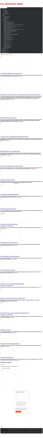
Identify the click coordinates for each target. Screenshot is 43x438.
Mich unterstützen (4, 52)
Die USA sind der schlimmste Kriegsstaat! (9, 343)
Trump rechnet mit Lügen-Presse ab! (8, 224)
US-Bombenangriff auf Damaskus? (8, 208)
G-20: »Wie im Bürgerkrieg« (6, 357)
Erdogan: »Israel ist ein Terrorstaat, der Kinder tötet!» (12, 298)
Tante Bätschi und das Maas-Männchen (9, 194)
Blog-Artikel (3, 15)
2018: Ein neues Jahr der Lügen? (7, 270)
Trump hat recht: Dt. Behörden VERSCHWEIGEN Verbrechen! (14, 136)
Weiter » (3, 364)
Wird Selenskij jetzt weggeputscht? (8, 117)
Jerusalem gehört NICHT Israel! (7, 179)
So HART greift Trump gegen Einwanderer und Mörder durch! (14, 313)
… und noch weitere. (6, 48)
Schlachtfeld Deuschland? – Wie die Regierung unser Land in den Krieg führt (14, 24)
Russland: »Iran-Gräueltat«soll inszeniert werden (11, 166)
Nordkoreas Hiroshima (5, 330)
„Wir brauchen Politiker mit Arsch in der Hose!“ (11, 73)
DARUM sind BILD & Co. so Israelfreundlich (10, 151)
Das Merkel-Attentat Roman (7, 40)
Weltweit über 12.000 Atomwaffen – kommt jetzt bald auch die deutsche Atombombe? (20, 94)
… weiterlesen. (20, 76)
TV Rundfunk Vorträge (5, 50)
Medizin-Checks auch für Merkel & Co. (9, 242)
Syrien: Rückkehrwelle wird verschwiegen (10, 256)
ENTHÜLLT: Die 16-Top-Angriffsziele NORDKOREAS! (12, 283)
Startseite (3, 9)
